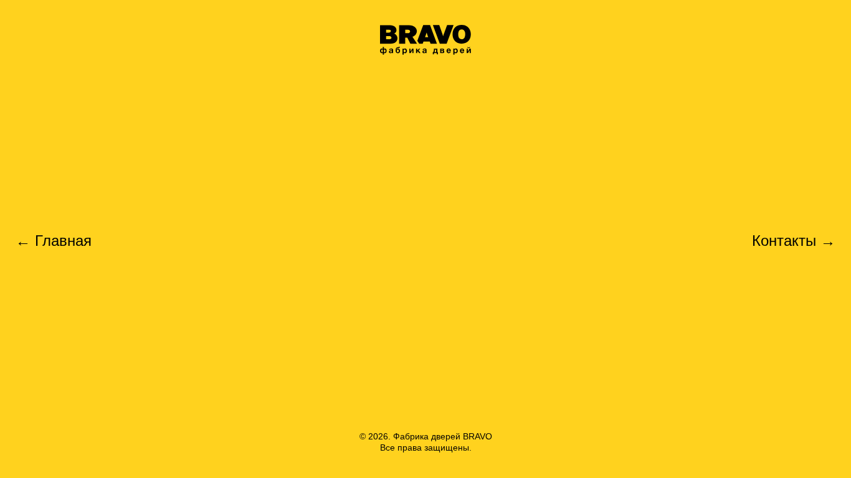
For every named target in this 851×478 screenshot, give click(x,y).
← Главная (54, 241)
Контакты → (793, 241)
